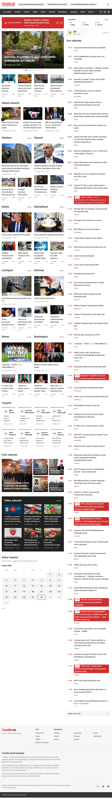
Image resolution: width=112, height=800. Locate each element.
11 (15, 586)
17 (6, 592)
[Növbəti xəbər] (60, 50)
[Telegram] (104, 12)
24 (6, 597)
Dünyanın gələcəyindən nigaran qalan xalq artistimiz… (24, 440)
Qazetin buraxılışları (42, 742)
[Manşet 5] (31, 70)
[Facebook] (100, 12)
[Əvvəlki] (57, 22)
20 (33, 592)
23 (59, 592)
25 (15, 597)
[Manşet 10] (41, 70)
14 (42, 586)
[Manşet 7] (35, 70)
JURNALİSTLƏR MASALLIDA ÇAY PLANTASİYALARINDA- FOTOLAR (57, 418)
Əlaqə (37, 736)
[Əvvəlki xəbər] (5, 50)
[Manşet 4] (29, 70)
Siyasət (26, 12)
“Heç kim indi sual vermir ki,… (58, 4)
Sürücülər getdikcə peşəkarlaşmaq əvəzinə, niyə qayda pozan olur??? (41, 418)
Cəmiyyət (73, 12)
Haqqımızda (39, 733)
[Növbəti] (61, 22)
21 (42, 592)
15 (50, 586)
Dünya (43, 12)
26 (24, 597)
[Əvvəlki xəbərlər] (3, 119)
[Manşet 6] (33, 70)
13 (33, 586)
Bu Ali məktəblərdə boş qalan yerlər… (31, 4)
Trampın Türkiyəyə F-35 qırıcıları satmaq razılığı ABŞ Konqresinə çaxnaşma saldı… (25, 418)
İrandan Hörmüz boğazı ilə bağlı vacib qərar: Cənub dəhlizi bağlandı (8, 418)
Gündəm (18, 12)
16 (59, 586)
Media (35, 12)
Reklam (37, 739)
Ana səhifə (7, 12)
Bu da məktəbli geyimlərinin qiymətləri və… (84, 4)
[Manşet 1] (23, 70)
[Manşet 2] (26, 70)
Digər (90, 12)
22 (50, 592)
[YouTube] (108, 12)
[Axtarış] (108, 4)
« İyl (3, 608)
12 (24, 586)
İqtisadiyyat (62, 12)
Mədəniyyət (97, 736)
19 (24, 592)
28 (42, 597)
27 (33, 597)
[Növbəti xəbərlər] (63, 119)
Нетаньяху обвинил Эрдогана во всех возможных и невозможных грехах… (41, 440)
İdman (82, 12)
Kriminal (52, 12)
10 (6, 586)
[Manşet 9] (39, 70)
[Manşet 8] (37, 70)
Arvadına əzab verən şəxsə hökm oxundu (8, 440)
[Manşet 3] (27, 70)
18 (15, 592)
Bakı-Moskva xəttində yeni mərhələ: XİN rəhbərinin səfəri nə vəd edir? (56, 440)
